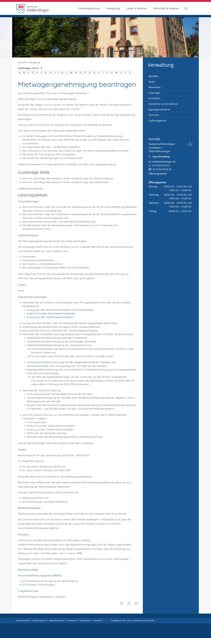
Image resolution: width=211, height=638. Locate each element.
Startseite (22, 62)
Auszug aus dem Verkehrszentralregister (50, 317)
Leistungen (154, 92)
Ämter (152, 81)
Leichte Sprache (39, 620)
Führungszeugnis (83, 309)
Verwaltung (113, 8)
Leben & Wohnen (136, 8)
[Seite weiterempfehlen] (137, 603)
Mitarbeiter (155, 87)
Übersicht (98, 620)
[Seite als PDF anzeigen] (129, 603)
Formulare (154, 98)
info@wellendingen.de (164, 161)
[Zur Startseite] (32, 12)
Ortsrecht (154, 115)
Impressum (72, 620)
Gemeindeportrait (89, 8)
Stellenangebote (157, 120)
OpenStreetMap (161, 156)
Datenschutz (85, 620)
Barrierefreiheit (23, 620)
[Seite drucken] (122, 603)
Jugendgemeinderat (159, 109)
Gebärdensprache (56, 620)
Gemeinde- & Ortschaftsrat (163, 103)
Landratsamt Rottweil (30, 188)
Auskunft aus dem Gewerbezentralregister (51, 313)
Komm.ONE (149, 620)
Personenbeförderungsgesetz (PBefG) (39, 575)
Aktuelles (153, 76)
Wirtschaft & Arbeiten (166, 8)
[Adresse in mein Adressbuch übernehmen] (190, 144)
